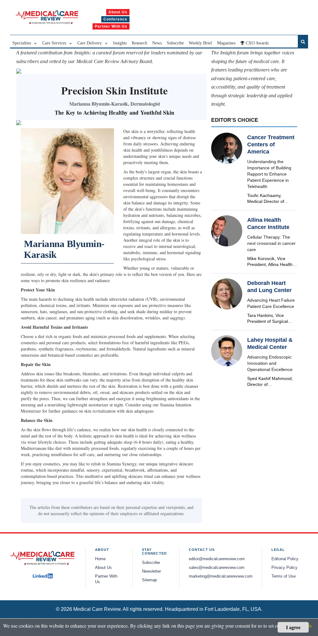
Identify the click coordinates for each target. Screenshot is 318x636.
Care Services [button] (54, 43)
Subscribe (175, 43)
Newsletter (151, 571)
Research (139, 43)
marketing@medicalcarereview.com (220, 576)
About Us (103, 567)
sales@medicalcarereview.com (216, 567)
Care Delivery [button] (90, 43)
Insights (120, 43)
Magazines (226, 43)
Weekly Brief (200, 43)
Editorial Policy (284, 559)
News (157, 43)
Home (100, 559)
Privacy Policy (284, 567)
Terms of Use (283, 576)
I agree (293, 627)
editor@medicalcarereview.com (217, 559)
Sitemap (149, 580)
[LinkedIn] (42, 576)
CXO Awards (256, 43)
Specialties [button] (22, 43)
